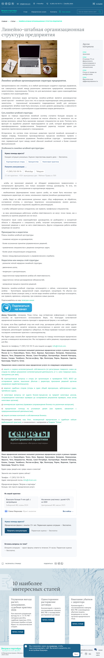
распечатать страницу (13, 563)
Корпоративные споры (15, 162)
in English (99, 4)
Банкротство (34, 162)
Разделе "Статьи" (54, 422)
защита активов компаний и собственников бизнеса (25, 415)
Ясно (76, 654)
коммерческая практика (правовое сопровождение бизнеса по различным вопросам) (38, 404)
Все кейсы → (68, 511)
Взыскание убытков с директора (81, 600)
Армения (86, 54)
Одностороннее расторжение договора (49, 602)
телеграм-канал (28, 300)
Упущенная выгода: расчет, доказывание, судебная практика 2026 (21, 604)
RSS (90, 654)
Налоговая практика (50, 162)
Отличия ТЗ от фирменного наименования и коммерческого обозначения (89, 63)
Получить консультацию (17, 530)
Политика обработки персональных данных (88, 650)
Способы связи (68, 3)
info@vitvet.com (25, 4)
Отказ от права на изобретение (89, 73)
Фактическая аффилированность (90, 80)
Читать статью (17, 632)
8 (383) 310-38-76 (56, 4)
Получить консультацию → (16, 167)
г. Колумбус (39, 3)
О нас (25, 12)
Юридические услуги (38, 12)
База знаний (66, 12)
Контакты (53, 12)
